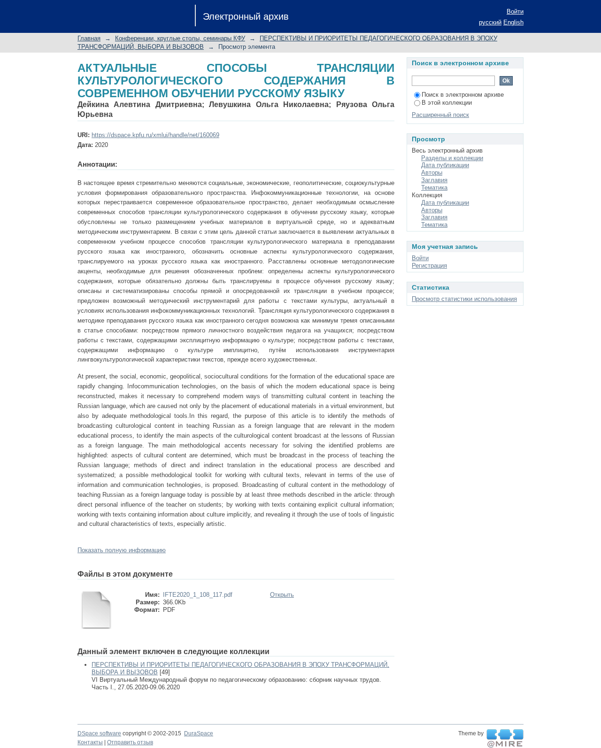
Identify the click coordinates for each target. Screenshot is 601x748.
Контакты (90, 742)
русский (490, 22)
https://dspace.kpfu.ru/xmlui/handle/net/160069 (155, 135)
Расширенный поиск (440, 114)
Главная (88, 38)
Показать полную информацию (121, 550)
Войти (515, 11)
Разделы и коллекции (452, 158)
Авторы (431, 172)
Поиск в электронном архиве (463, 94)
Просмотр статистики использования (464, 298)
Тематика (434, 187)
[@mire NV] (505, 738)
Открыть (282, 594)
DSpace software (99, 733)
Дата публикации (445, 165)
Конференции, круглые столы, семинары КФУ (180, 38)
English (513, 22)
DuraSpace (198, 733)
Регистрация (429, 265)
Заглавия (434, 180)
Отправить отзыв (130, 742)
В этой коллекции (447, 102)
